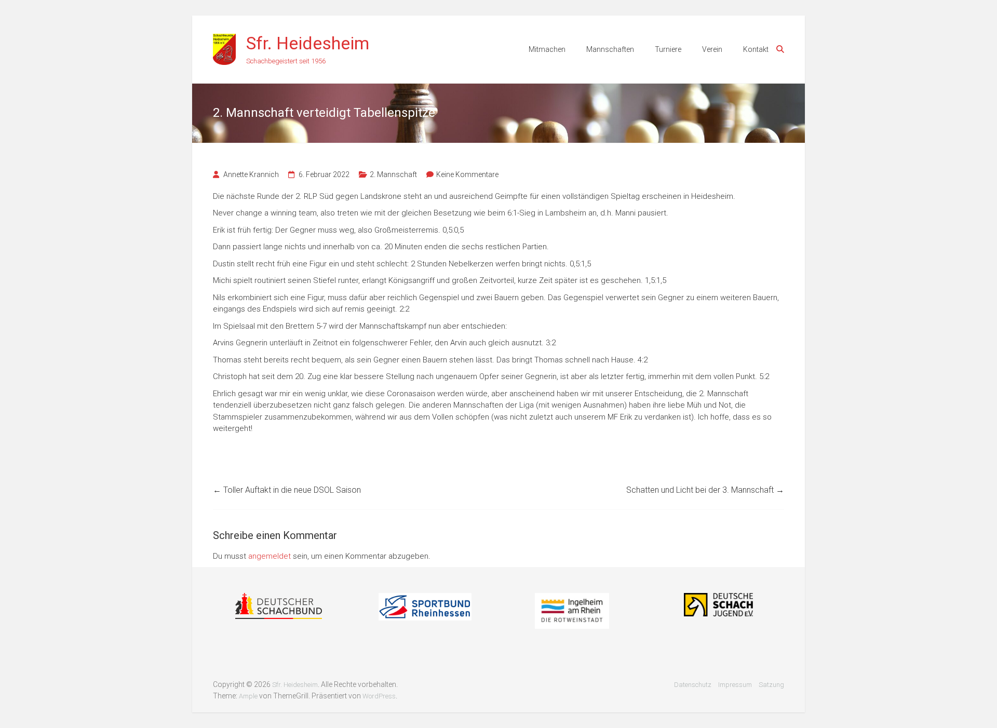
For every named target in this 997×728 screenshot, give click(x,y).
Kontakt (756, 49)
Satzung (771, 685)
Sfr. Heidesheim (307, 43)
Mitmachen (547, 49)
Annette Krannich (251, 174)
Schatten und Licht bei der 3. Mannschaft (705, 490)
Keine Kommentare (467, 174)
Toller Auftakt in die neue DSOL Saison (287, 490)
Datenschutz (692, 685)
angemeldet (269, 556)
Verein (712, 49)
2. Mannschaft (393, 174)
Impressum (735, 685)
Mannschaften (610, 49)
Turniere (668, 49)
